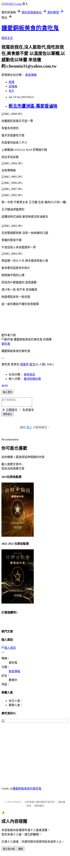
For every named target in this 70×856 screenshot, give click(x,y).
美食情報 (31, 74)
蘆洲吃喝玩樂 (32, 378)
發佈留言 (7, 414)
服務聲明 (39, 805)
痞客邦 (24, 364)
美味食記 (29, 374)
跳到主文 (7, 38)
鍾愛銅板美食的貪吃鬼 (30, 28)
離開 (20, 849)
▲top (4, 385)
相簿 (11, 82)
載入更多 (7, 392)
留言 (32, 364)
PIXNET (17, 802)
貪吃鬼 (5, 343)
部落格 (13, 86)
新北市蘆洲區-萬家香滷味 (33, 106)
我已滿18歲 (9, 849)
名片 (11, 90)
